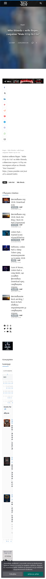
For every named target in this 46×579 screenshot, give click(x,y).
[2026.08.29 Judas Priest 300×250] (8, 349)
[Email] (4, 139)
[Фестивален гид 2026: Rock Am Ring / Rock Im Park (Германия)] (6, 215)
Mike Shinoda (20, 182)
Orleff (13, 43)
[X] (4, 93)
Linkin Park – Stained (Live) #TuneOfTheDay (18, 235)
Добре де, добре (33, 574)
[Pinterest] (4, 104)
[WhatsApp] (4, 133)
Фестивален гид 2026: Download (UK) (18, 202)
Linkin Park (11, 182)
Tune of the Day (15, 240)
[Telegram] (4, 122)
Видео (23, 25)
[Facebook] (4, 87)
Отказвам (12, 574)
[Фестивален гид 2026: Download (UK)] (6, 200)
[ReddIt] (4, 110)
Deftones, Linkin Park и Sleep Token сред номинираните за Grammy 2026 (18, 252)
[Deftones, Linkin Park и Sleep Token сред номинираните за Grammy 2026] (6, 248)
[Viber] (4, 127)
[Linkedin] (4, 99)
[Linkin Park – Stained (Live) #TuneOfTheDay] (6, 233)
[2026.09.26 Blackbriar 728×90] (24, 81)
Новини (14, 260)
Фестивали (15, 207)
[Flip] (4, 116)
